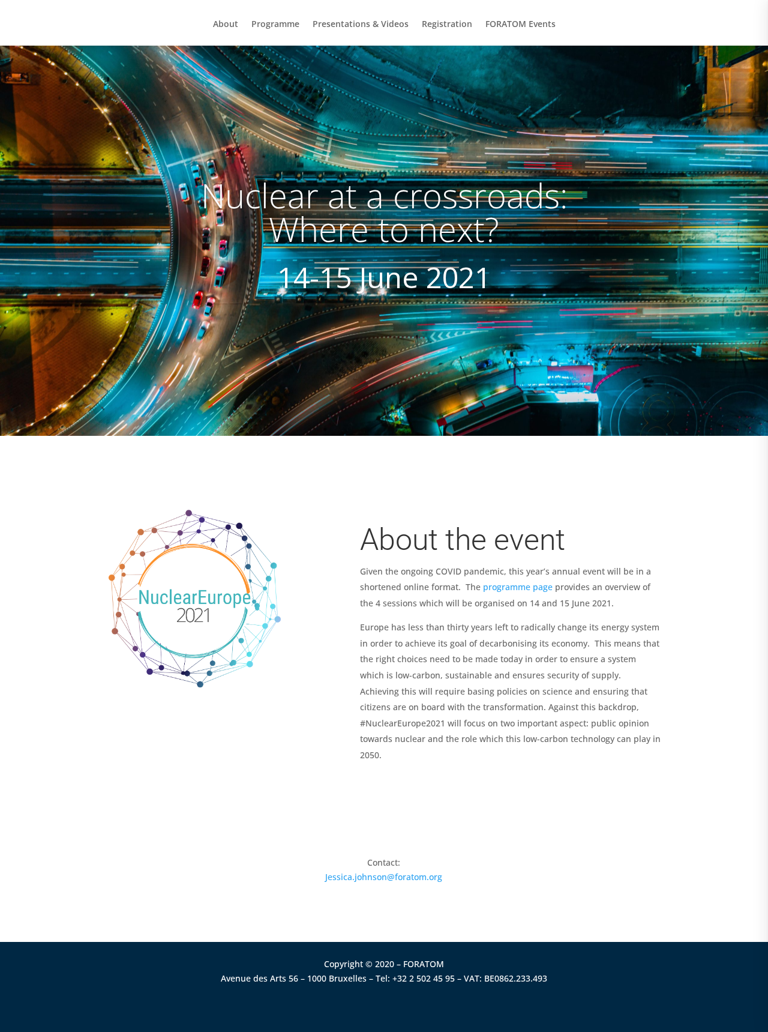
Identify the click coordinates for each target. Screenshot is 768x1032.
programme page (518, 587)
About (225, 24)
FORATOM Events (520, 24)
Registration (447, 24)
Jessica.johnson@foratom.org (383, 877)
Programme (275, 24)
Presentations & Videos (361, 24)
